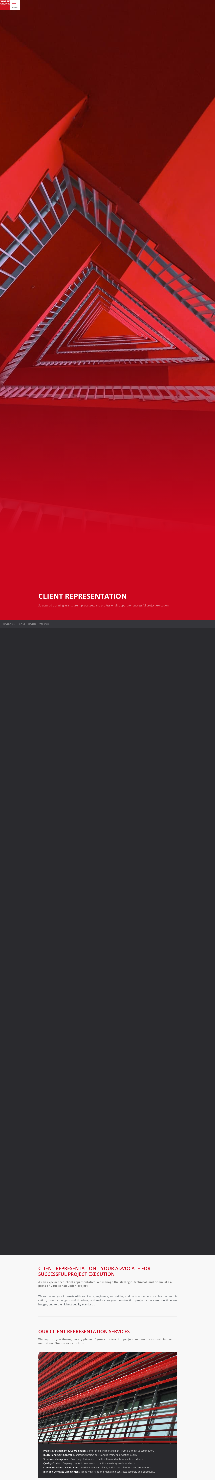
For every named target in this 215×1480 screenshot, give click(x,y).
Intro (22, 624)
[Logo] (5, 5)
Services (32, 624)
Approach (44, 624)
